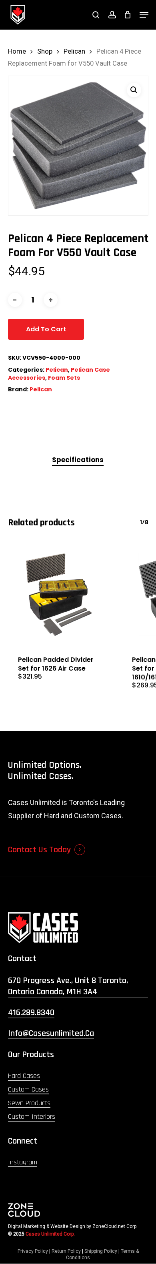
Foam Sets (64, 378)
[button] (144, 15)
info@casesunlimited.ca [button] (51, 1033)
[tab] (78, 460)
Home (17, 51)
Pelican (74, 51)
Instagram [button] (22, 1162)
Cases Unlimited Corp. (50, 1234)
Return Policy (66, 1251)
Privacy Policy (33, 1251)
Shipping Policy (100, 1251)
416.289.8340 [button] (31, 1012)
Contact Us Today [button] (39, 849)
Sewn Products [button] (29, 1103)
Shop (44, 51)
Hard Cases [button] (24, 1075)
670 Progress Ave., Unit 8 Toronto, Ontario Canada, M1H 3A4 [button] (68, 986)
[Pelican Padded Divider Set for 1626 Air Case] (59, 594)
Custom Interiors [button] (31, 1116)
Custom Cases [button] (28, 1089)
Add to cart (46, 329)
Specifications (78, 460)
